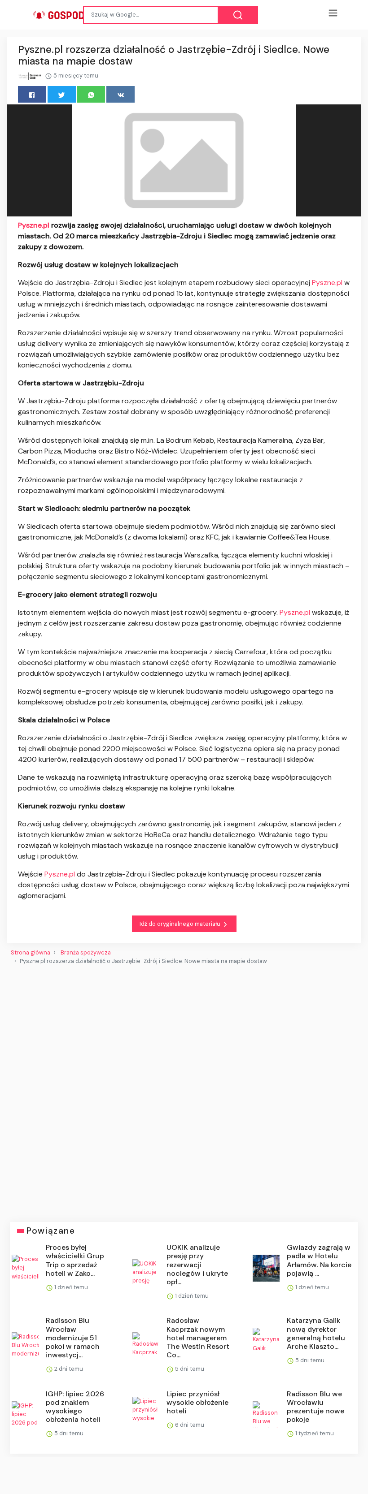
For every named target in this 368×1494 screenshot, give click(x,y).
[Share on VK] (120, 94)
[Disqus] (184, 1090)
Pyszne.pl (33, 225)
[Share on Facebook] (32, 94)
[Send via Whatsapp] (91, 94)
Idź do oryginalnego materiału (181, 924)
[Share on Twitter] (62, 94)
